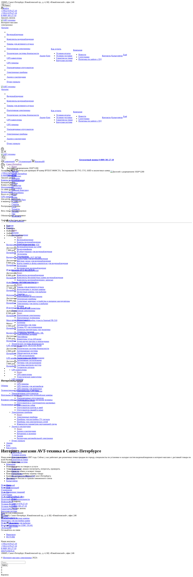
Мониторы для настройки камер (15, 520)
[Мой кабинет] (2, 149)
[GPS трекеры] (23, 60)
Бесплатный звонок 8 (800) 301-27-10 (96, 160)
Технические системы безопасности (33, 348)
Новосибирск (18, 192)
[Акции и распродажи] (23, 75)
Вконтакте (11, 534)
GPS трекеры (23, 384)
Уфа (13, 214)
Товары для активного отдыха (30, 287)
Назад (14, 166)
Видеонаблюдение (25, 240)
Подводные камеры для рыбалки (15, 523)
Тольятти (16, 209)
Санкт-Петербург (19, 174)
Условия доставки (9, 506)
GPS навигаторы (24, 374)
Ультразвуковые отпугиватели (30, 398)
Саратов (15, 204)
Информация (7, 502)
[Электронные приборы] (23, 70)
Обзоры (4, 385)
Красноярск (17, 188)
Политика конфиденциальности (15, 499)
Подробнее (12, 175)
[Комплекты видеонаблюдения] (23, 37)
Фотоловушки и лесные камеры (15, 518)
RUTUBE (10, 537)
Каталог (15, 233)
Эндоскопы (6, 528)
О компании (6, 490)
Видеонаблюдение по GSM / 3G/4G (17, 525)
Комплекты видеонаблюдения (30, 275)
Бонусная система (9, 511)
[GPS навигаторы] (23, 56)
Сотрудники (6, 494)
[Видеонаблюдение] (23, 32)
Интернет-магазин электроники (17, 558)
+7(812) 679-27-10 (9, 11)
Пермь (14, 197)
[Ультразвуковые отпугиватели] (23, 65)
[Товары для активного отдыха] (23, 41)
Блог (3, 513)
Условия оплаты (8, 504)
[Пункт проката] (23, 79)
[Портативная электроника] (23, 46)
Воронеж (16, 178)
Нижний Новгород (20, 190)
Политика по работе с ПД (12, 497)
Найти (4, 565)
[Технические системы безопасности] (23, 51)
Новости (5, 492)
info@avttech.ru (7, 551)
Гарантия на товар (9, 509)
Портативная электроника (28, 315)
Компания (5, 487)
